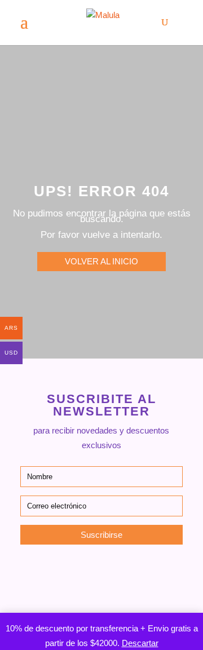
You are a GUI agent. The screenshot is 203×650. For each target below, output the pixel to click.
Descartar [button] (140, 643)
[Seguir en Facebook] (101, 573)
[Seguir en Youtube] (130, 573)
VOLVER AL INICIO (101, 261)
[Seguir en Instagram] (72, 573)
